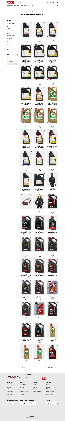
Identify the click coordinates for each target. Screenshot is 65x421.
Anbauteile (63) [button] (9, 38)
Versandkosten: (28, 417)
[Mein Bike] (51, 2)
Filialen (34, 385)
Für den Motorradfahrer (23, 394)
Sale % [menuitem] (22, 5)
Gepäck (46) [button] (9, 28)
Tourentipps (22, 385)
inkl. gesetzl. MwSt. (32, 416)
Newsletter (8, 390)
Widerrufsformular (49, 390)
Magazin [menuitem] (29, 5)
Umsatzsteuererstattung (37, 391)
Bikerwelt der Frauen (23, 384)
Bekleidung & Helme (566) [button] (11, 23)
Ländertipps (22, 387)
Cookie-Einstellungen (49, 394)
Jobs (34, 388)
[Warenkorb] (57, 2)
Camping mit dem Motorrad (24, 395)
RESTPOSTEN (11, 61)
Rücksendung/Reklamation (11, 394)
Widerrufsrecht (48, 388)
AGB (47, 385)
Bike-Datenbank (9, 388)
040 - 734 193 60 (14, 378)
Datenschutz (48, 387)
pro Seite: (26, 20)
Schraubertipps (22, 388)
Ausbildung (35, 387)
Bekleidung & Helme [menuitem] (9, 5)
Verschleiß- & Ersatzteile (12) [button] (11, 25)
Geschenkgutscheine (10, 391)
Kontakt (8, 384)
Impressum (48, 384)
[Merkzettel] (54, 2)
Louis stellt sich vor (36, 384)
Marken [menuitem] (25, 5)
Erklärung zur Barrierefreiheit (50, 391)
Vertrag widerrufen (9, 395)
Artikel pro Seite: (22, 367)
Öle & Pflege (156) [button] (10, 26)
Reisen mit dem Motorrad (24, 391)
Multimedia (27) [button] (9, 33)
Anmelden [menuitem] (56, 5)
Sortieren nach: (49, 20)
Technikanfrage (9, 387)
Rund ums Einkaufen (36, 390)
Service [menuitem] (33, 5)
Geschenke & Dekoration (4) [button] (11, 35)
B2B (7, 385)
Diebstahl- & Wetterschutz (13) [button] (12, 30)
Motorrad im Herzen (23, 390)
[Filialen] (47, 2)
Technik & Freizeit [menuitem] (16, 5)
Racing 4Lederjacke (52, 189)
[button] (44, 2)
